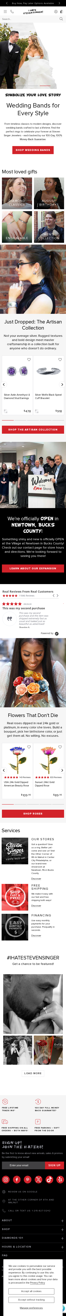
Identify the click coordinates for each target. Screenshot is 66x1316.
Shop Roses (33, 813)
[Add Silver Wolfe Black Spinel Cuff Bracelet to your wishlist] (60, 360)
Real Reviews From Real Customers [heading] (27, 591)
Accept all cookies (31, 1291)
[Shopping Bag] (62, 12)
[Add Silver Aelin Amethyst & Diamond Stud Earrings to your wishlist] (29, 360)
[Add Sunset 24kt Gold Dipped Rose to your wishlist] (60, 747)
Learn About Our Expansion (33, 568)
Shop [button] (6, 1229)
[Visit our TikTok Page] (50, 1179)
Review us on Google (23, 1192)
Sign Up (54, 1165)
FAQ (5, 1255)
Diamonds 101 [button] (12, 1238)
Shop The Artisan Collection (33, 429)
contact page (32, 547)
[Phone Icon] (12, 12)
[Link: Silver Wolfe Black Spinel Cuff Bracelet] (48, 383)
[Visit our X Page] (40, 1179)
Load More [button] (32, 1073)
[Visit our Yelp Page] (60, 1179)
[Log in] (56, 12)
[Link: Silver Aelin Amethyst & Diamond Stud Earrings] (17, 383)
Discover (36, 878)
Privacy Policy (37, 1282)
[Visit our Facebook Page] (18, 1179)
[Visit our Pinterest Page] (29, 1179)
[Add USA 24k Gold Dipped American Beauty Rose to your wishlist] (29, 747)
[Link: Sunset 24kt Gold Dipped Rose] (48, 768)
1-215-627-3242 (41, 1211)
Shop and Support (33, 158)
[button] (4, 384)
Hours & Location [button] (16, 1246)
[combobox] (30, 19)
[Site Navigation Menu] (5, 11)
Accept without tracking (31, 1299)
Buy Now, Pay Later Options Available (33, 3)
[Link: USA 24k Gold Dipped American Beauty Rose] (17, 768)
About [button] (7, 1220)
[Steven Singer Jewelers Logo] (33, 11)
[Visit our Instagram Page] (7, 1179)
